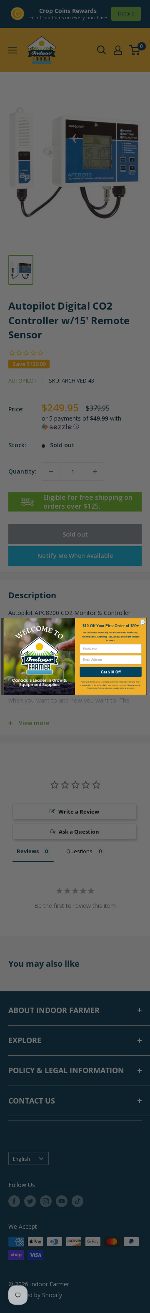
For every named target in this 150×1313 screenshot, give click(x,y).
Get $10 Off (110, 672)
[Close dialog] (142, 622)
